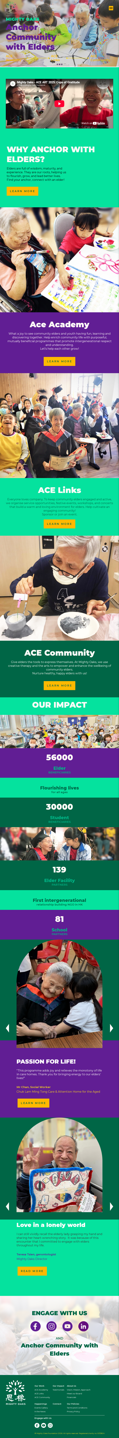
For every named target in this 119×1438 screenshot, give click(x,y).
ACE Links (55, 58)
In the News (40, 1411)
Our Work (39, 1386)
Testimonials (58, 1390)
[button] (57, 64)
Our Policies (73, 1404)
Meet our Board (74, 1393)
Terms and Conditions (77, 1408)
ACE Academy (13, 58)
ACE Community (100, 58)
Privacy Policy (73, 1411)
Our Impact (58, 1386)
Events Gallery (41, 1408)
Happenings (41, 1404)
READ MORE (32, 1271)
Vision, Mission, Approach (78, 1390)
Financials (71, 1397)
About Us (71, 1386)
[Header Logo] (11, 8)
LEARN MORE (22, 191)
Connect (57, 1404)
